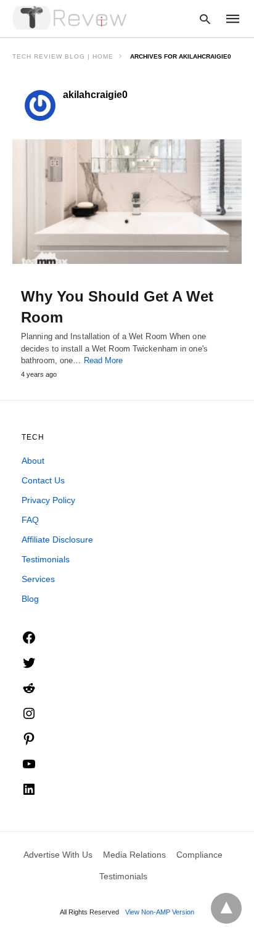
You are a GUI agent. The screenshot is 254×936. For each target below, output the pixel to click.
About (33, 461)
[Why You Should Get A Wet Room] (127, 201)
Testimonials (46, 559)
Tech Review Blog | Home (62, 56)
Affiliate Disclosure (57, 539)
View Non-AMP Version (159, 912)
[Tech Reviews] (70, 18)
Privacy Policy (48, 500)
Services (38, 579)
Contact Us (43, 480)
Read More (103, 360)
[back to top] (226, 908)
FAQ (30, 520)
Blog (30, 599)
